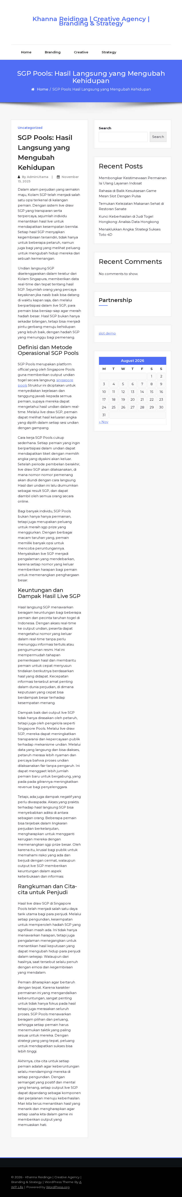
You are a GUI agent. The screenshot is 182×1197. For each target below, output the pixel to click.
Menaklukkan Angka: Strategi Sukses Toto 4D (129, 232)
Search (105, 128)
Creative (81, 52)
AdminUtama (37, 177)
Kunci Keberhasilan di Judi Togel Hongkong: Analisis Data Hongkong (129, 219)
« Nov (103, 422)
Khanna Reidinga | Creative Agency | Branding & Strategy (91, 21)
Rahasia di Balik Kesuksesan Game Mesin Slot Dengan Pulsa (127, 193)
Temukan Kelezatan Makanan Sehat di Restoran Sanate (131, 206)
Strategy (109, 52)
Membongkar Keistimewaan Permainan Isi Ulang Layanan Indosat (132, 180)
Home (26, 52)
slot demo (107, 333)
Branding (53, 52)
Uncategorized (30, 128)
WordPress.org (57, 1187)
